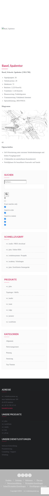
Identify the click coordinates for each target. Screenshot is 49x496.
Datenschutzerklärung (14, 483)
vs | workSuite (11, 322)
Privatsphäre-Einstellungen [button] (34, 483)
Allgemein (9, 341)
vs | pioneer (10, 316)
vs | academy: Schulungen (15, 261)
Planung (9, 353)
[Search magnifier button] (6, 194)
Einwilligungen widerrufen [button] (38, 486)
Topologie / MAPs (12, 292)
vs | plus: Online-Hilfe (13, 250)
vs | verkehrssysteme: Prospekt (16, 255)
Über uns (39, 480)
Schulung (18, 480)
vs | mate (9, 304)
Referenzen (29, 480)
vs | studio (9, 298)
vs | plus (9, 286)
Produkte (8, 480)
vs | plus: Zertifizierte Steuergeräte (17, 267)
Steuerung (9, 359)
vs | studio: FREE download (15, 244)
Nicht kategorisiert (12, 347)
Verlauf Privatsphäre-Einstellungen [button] (14, 486)
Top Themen (10, 365)
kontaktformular (7, 408)
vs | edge (9, 310)
